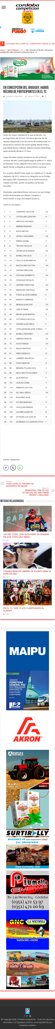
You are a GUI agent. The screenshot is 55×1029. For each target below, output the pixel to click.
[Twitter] (27, 1016)
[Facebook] (24, 1016)
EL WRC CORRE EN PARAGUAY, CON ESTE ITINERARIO (30, 44)
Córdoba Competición (14, 96)
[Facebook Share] (6, 468)
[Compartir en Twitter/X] (13, 468)
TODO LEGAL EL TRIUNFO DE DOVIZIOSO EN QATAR (20, 484)
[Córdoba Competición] (27, 7)
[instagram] (30, 1016)
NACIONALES (13, 50)
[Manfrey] (27, 68)
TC (22, 50)
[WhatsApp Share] (20, 468)
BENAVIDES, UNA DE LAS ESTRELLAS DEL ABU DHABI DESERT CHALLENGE (35, 491)
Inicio (2, 50)
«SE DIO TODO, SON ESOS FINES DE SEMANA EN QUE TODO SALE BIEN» (26, 535)
